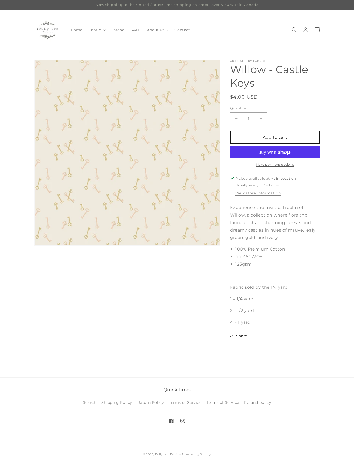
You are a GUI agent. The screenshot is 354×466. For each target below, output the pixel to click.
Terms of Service (185, 402)
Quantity (238, 108)
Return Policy (150, 402)
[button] (97, 29)
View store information (258, 193)
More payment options (275, 164)
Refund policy (257, 402)
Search (89, 402)
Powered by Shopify (196, 454)
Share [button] (241, 335)
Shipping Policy (116, 402)
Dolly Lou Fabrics (168, 454)
